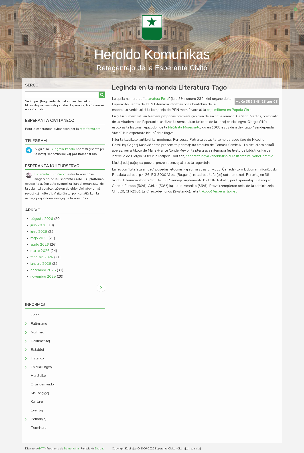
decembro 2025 (43, 270)
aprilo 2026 (39, 244)
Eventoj (37, 410)
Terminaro (39, 427)
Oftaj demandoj (43, 384)
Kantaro (37, 401)
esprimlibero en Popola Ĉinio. (229, 109)
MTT (42, 448)
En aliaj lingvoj (42, 367)
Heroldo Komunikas (152, 54)
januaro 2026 (40, 263)
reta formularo (90, 128)
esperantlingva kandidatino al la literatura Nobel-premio (229, 156)
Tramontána (71, 448)
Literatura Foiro (156, 98)
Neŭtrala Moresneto (184, 127)
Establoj (37, 349)
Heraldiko (38, 375)
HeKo (35, 315)
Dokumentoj (40, 341)
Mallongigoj (40, 393)
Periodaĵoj (38, 419)
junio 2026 (38, 231)
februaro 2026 (41, 257)
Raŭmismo (39, 323)
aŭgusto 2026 (41, 218)
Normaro (37, 332)
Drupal (99, 448)
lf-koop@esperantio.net (218, 191)
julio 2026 (38, 225)
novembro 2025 (43, 276)
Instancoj (38, 358)
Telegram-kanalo (62, 149)
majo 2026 (39, 238)
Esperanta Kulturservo (50, 174)
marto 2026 (40, 250)
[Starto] (152, 27)
